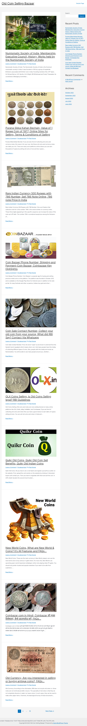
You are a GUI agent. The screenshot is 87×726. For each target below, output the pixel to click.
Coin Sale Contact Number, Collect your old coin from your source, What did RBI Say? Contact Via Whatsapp (29, 334)
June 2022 (68, 104)
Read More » (9, 81)
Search (67, 13)
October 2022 (69, 92)
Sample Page (80, 3)
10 (30, 711)
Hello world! (69, 81)
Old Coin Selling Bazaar (18, 3)
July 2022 (68, 101)
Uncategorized (21, 64)
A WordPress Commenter (73, 79)
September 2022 (70, 95)
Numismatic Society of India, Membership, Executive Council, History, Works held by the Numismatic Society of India (31, 56)
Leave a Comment (11, 64)
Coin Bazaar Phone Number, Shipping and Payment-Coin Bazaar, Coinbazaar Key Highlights (31, 265)
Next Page (50, 711)
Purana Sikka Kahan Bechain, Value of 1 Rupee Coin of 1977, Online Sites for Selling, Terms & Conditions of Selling (29, 131)
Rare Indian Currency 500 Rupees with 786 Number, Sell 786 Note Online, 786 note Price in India (29, 196)
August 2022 (69, 98)
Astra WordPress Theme (60, 723)
